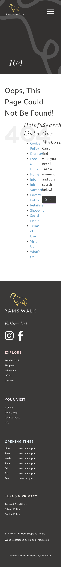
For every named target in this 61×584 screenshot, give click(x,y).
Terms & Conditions (16, 504)
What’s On (35, 254)
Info (33, 180)
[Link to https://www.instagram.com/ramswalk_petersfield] (10, 336)
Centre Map (11, 413)
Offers (8, 375)
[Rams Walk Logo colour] (15, 5)
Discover (36, 154)
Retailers (36, 205)
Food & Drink (12, 360)
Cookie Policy (35, 146)
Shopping (37, 210)
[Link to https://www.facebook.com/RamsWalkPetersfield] (20, 336)
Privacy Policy (35, 197)
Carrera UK (46, 556)
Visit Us (33, 244)
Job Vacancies (37, 187)
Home (34, 174)
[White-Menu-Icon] (51, 9)
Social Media (34, 218)
